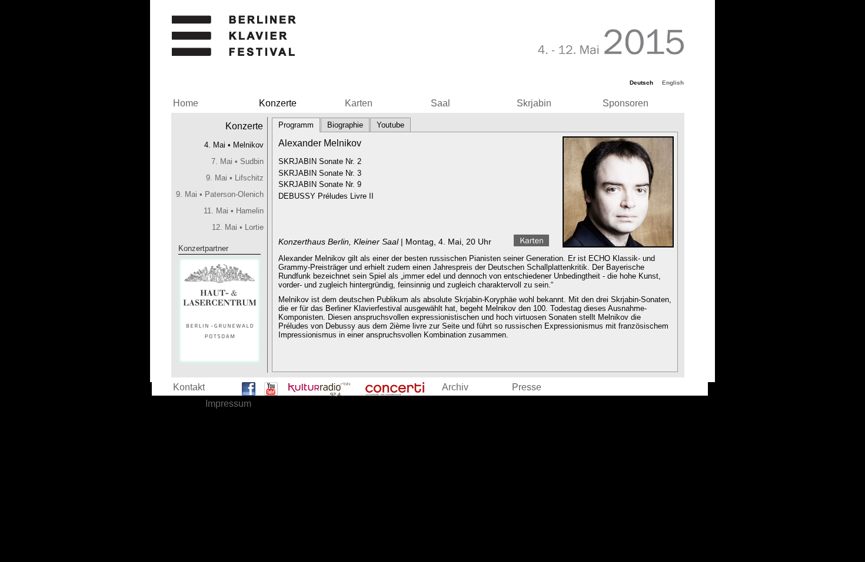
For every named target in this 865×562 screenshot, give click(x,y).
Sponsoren (625, 103)
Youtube (390, 125)
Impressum (228, 404)
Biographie (345, 125)
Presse (526, 387)
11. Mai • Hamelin (234, 210)
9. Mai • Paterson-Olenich (220, 194)
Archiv (455, 387)
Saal (440, 103)
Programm (296, 125)
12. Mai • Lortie (238, 227)
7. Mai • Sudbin (237, 161)
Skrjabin (534, 103)
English (673, 82)
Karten (358, 103)
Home (185, 103)
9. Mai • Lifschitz (235, 177)
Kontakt (189, 387)
